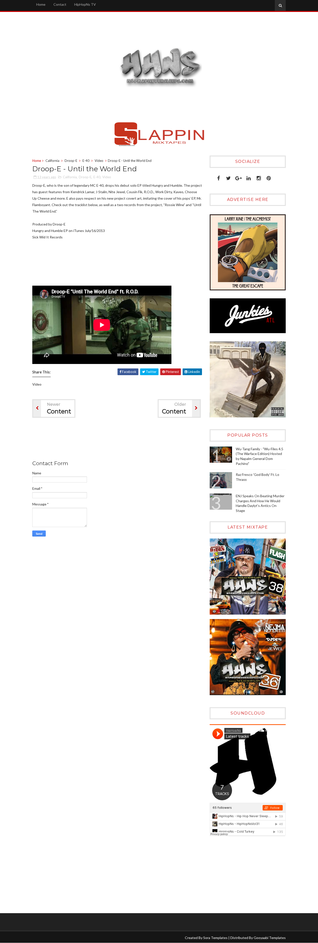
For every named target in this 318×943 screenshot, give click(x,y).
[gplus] (238, 177)
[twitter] (228, 177)
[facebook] (218, 177)
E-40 (85, 161)
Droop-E (71, 161)
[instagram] (258, 177)
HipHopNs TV (85, 4)
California (52, 161)
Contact (59, 4)
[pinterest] (268, 177)
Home (40, 4)
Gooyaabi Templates (270, 938)
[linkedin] (248, 177)
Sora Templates (215, 938)
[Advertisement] (122, 440)
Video (99, 161)
